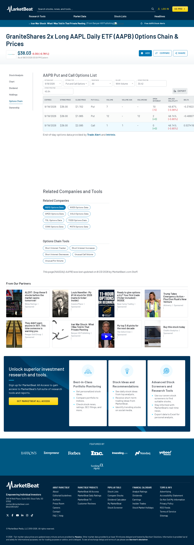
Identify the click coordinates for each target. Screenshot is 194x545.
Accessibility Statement (171, 495)
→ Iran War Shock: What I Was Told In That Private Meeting (56, 23)
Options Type (69, 80)
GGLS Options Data (79, 213)
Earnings (136, 499)
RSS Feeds (165, 507)
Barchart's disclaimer (138, 539)
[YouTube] (18, 515)
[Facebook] (13, 515)
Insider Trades (139, 503)
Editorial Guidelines (62, 495)
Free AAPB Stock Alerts (154, 23)
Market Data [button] (80, 16)
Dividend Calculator (117, 499)
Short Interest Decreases (57, 254)
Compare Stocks (115, 495)
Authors (56, 499)
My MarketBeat (114, 503)
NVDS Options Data (79, 207)
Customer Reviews (87, 503)
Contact (56, 511)
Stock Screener (115, 507)
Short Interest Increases (83, 248)
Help (61, 515)
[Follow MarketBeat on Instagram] (27, 515)
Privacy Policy (166, 503)
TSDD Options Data (77, 220)
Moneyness (95, 80)
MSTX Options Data (79, 226)
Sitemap (164, 515)
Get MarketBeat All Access (33, 401)
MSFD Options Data (54, 207)
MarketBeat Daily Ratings (89, 495)
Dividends (137, 495)
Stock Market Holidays (143, 507)
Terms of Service (168, 511)
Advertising (165, 491)
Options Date (49, 80)
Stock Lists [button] (120, 16)
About (56, 491)
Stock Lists (113, 491)
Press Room (58, 503)
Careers (56, 507)
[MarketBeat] (20, 9)
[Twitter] (8, 515)
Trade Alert (94, 134)
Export (181, 91)
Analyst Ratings (139, 491)
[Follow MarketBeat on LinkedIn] (23, 515)
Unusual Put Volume (54, 260)
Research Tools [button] (37, 16)
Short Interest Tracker (55, 248)
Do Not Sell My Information (172, 499)
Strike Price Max (50, 88)
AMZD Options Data (54, 213)
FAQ (54, 515)
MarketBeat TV (85, 499)
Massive (78, 537)
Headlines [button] (159, 16)
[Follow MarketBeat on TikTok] (32, 515)
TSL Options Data (53, 220)
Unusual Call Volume (84, 254)
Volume (117, 80)
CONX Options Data (54, 226)
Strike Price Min (143, 80)
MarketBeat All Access (88, 491)
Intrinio (110, 134)
